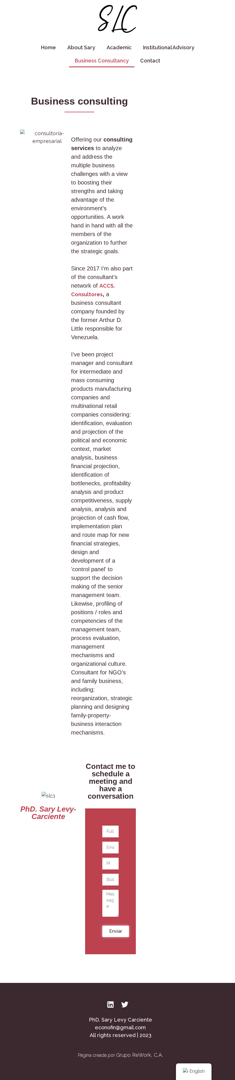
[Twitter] (124, 1004)
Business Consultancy (102, 61)
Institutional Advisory (168, 47)
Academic (119, 47)
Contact (150, 61)
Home (48, 47)
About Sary (81, 47)
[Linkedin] (110, 1004)
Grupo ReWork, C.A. (139, 1055)
